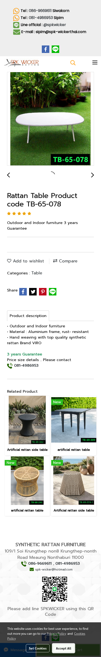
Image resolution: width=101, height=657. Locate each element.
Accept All (63, 648)
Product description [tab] (28, 316)
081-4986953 (41, 17)
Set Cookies (38, 648)
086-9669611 (40, 10)
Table (36, 273)
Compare (67, 261)
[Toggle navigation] (95, 63)
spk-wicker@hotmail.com (54, 569)
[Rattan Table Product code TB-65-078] (50, 119)
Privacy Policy (56, 633)
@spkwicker (55, 24)
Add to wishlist (27, 261)
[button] (71, 62)
